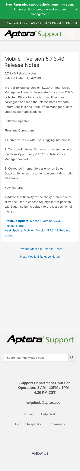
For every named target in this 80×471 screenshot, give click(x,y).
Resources (57, 424)
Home (28, 414)
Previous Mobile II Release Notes (40, 249)
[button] (70, 34)
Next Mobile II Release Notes (40, 256)
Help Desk (48, 414)
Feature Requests (28, 424)
